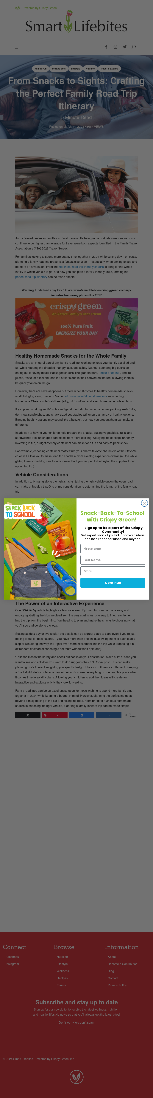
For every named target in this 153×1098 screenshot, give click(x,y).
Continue (113, 582)
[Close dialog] (144, 503)
